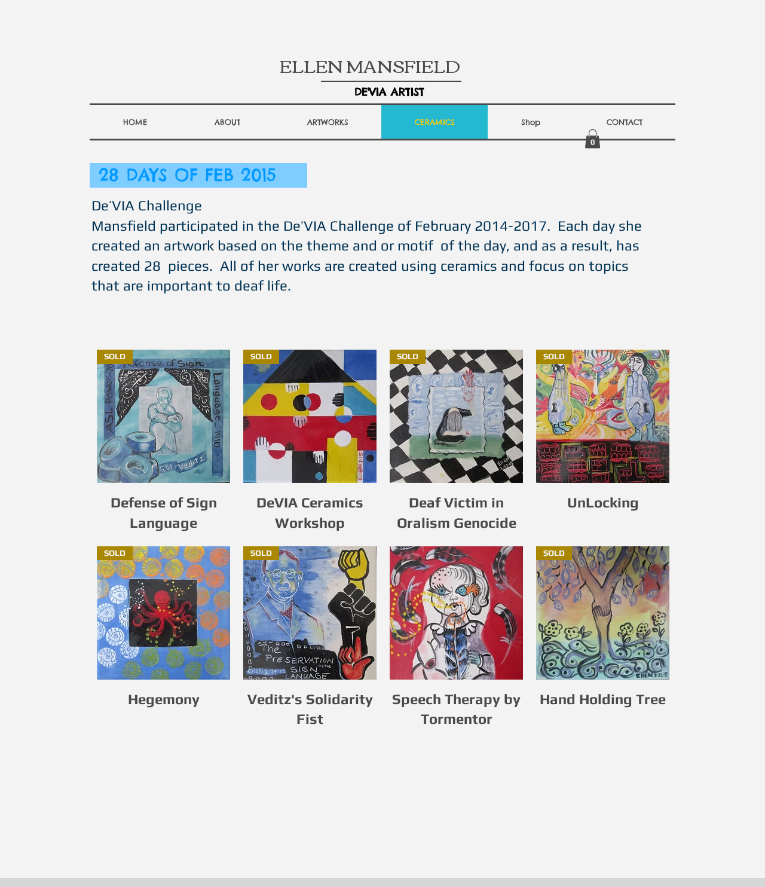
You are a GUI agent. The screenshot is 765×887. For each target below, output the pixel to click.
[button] (227, 122)
